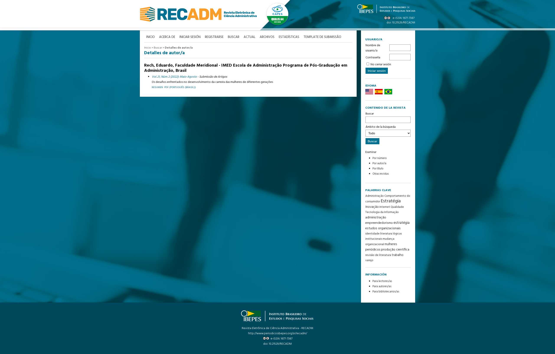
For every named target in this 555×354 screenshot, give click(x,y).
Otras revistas (380, 174)
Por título (378, 168)
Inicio (147, 48)
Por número (379, 158)
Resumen (157, 87)
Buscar (370, 113)
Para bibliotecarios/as (385, 291)
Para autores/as (381, 286)
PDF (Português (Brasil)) (180, 87)
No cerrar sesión (381, 64)
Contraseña (373, 57)
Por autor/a (379, 163)
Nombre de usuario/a (373, 48)
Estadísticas (289, 37)
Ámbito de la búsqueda (381, 127)
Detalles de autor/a (179, 48)
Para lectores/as (382, 281)
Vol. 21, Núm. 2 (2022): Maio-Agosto (174, 76)
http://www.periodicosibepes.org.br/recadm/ (277, 333)
